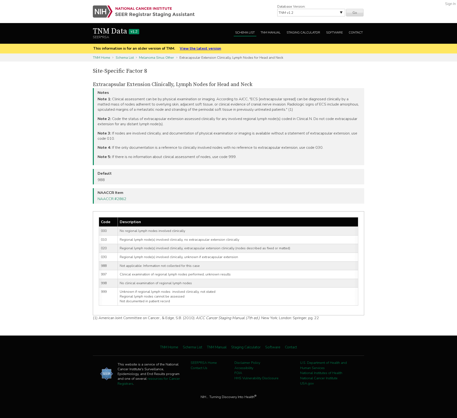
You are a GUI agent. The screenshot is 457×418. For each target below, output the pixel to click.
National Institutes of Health (321, 372)
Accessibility (243, 367)
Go (355, 12)
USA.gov (307, 383)
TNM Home (101, 57)
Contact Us (199, 367)
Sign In (450, 3)
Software (334, 32)
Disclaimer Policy (247, 362)
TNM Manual (271, 32)
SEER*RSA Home (204, 362)
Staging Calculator (303, 32)
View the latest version (200, 48)
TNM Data (115, 31)
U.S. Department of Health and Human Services (323, 365)
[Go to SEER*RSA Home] (146, 11)
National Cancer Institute (319, 378)
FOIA (238, 372)
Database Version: (291, 6)
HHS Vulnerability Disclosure (256, 378)
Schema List (245, 32)
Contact (356, 32)
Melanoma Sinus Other (156, 57)
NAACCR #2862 (112, 199)
